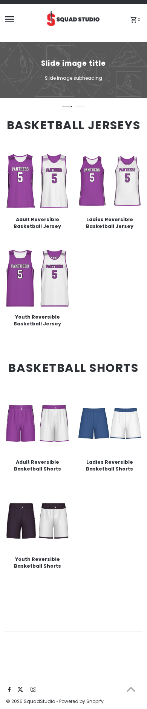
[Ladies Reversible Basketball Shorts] (109, 423)
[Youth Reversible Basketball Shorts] (37, 521)
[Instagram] (32, 690)
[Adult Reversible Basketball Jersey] (37, 180)
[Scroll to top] (130, 689)
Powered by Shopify (81, 701)
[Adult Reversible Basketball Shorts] (37, 423)
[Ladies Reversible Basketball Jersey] (109, 180)
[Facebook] (8, 690)
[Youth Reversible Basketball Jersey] (37, 278)
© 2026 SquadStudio (31, 701)
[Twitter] (19, 690)
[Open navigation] (23, 19)
